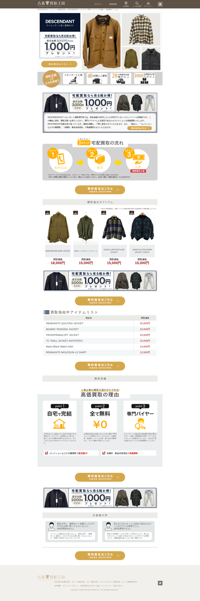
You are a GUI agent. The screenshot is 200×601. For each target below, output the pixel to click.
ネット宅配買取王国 (129, 582)
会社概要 (57, 586)
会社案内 (126, 6)
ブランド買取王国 (78, 582)
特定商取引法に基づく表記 (90, 586)
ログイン (98, 4)
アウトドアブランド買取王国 (109, 582)
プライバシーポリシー (70, 586)
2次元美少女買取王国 (62, 582)
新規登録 (113, 4)
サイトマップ (148, 6)
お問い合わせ (118, 586)
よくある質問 (137, 6)
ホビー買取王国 (92, 582)
